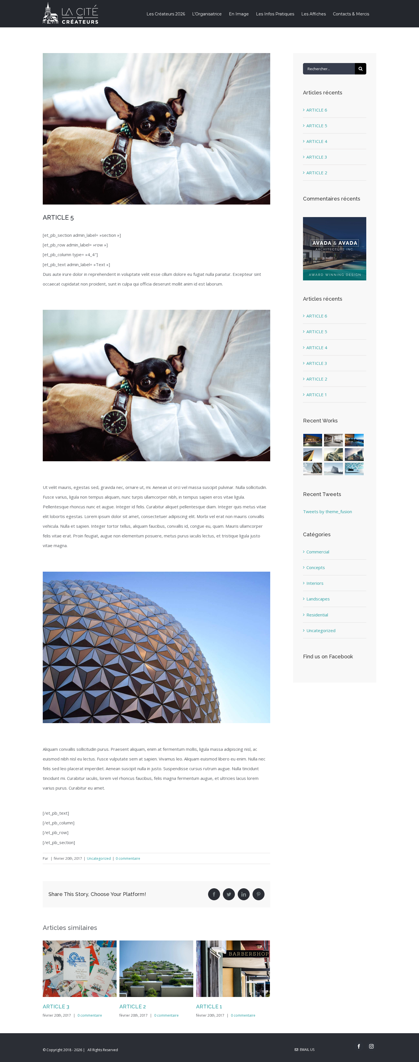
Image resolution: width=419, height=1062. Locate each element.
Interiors (315, 583)
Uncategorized (99, 858)
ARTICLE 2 (56, 1007)
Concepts (315, 567)
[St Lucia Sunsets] (354, 440)
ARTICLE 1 (132, 1007)
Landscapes (318, 599)
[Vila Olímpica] (354, 469)
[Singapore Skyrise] (333, 440)
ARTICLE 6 (209, 1007)
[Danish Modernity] (313, 454)
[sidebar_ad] (334, 219)
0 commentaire (128, 858)
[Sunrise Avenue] (313, 440)
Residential (317, 615)
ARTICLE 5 (316, 125)
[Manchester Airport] (354, 454)
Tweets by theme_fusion (327, 511)
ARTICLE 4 (316, 141)
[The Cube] (333, 469)
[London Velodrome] (313, 469)
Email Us (306, 1049)
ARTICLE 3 (316, 157)
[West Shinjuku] (333, 454)
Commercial (317, 552)
